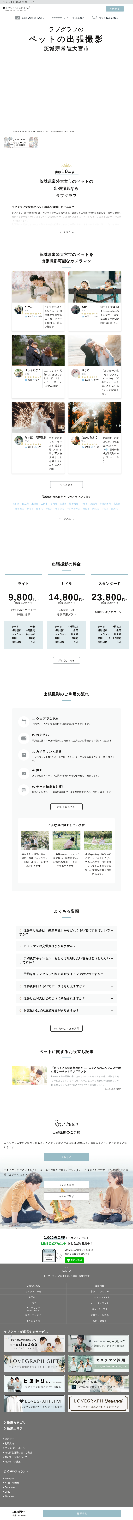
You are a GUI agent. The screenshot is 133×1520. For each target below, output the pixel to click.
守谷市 (105, 509)
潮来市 (95, 509)
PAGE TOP (66, 1271)
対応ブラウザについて (16, 1457)
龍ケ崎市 (73, 503)
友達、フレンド (33, 1315)
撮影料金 (99, 1286)
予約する (115, 9)
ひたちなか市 (73, 509)
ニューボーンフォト (100, 1297)
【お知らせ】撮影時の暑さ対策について (18, 2)
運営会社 (9, 1439)
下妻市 (84, 503)
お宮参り (33, 1297)
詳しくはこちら (66, 660)
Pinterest (9, 1496)
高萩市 (117, 503)
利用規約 (9, 1443)
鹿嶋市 (86, 509)
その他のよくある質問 (66, 1028)
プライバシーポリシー (16, 1448)
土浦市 (34, 503)
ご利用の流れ (33, 1286)
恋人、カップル (100, 1309)
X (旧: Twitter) (12, 1482)
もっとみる (65, 519)
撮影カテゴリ (16, 1422)
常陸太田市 (105, 503)
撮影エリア (15, 1428)
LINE (7, 1491)
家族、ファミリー (100, 1291)
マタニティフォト (100, 1303)
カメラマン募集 (13, 1461)
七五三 (33, 1303)
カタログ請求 (66, 1196)
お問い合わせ (100, 1321)
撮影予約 (82, 1513)
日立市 (25, 503)
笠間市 (30, 509)
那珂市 (114, 509)
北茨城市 (19, 509)
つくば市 (59, 509)
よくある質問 (66, 1184)
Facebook (10, 1487)
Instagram (10, 1478)
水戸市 (16, 503)
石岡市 (53, 503)
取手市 (39, 509)
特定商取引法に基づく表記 (18, 1452)
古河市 (44, 503)
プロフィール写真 (100, 1315)
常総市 (93, 503)
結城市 (63, 503)
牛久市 (49, 509)
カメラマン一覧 (33, 1291)
